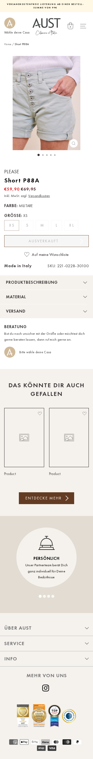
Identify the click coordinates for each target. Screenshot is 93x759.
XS (12, 225)
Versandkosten (39, 196)
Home (7, 44)
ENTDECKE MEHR (43, 498)
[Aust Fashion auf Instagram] (46, 688)
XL (72, 225)
